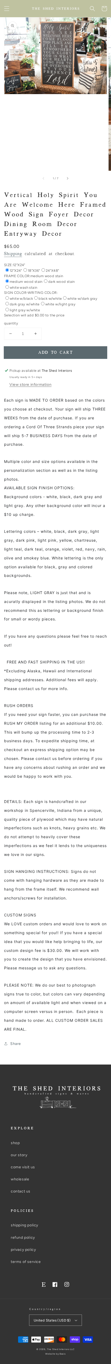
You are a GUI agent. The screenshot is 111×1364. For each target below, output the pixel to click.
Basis (63, 1353)
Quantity (11, 323)
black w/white (50, 299)
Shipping (13, 254)
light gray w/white (25, 310)
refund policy (23, 1237)
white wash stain (23, 287)
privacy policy (23, 1249)
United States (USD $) (52, 1320)
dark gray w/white (25, 304)
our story (19, 1155)
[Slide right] (67, 178)
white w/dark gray (82, 299)
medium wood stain (26, 282)
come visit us (23, 1167)
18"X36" (34, 271)
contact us (20, 1191)
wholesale (20, 1179)
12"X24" (16, 271)
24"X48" (52, 271)
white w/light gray (60, 304)
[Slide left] (44, 178)
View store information (30, 384)
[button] (7, 9)
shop (15, 1143)
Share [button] (15, 1043)
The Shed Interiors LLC (60, 1349)
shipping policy (24, 1225)
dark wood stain (61, 282)
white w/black (21, 299)
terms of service (26, 1261)
